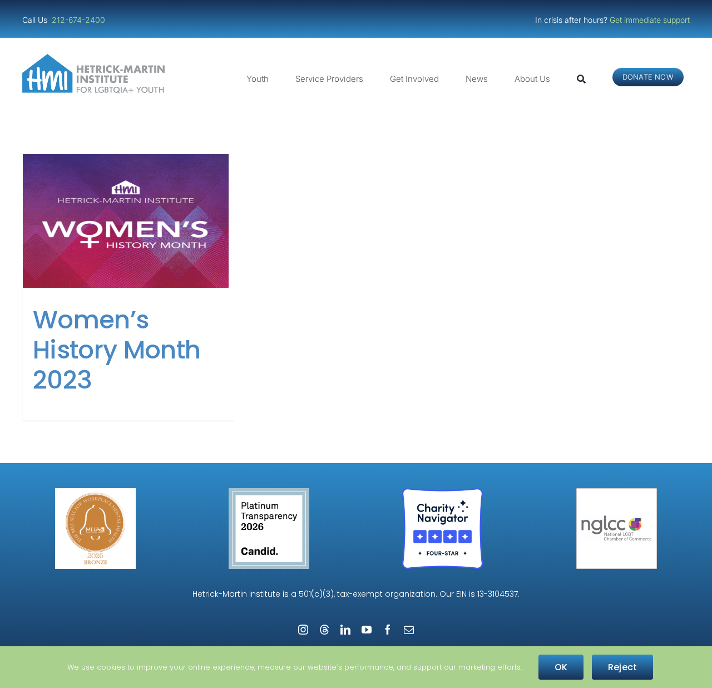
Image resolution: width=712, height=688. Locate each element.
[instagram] (303, 630)
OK (561, 667)
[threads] (324, 630)
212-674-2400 (79, 19)
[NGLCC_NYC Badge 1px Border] (616, 492)
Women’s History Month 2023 (116, 349)
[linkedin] (345, 630)
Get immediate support (650, 19)
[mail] (409, 630)
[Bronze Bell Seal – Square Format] (95, 492)
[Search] (581, 79)
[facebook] (388, 630)
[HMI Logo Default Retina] (95, 58)
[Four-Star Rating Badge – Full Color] (442, 492)
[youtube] (367, 630)
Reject (622, 667)
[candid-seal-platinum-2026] (269, 492)
